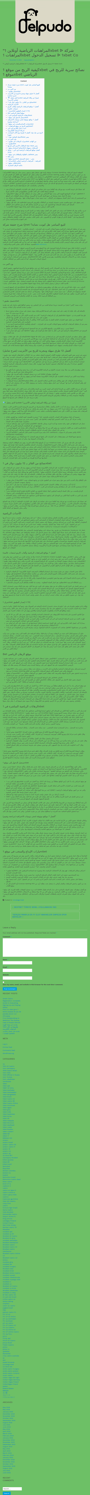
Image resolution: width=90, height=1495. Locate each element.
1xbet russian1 (8, 1131)
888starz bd (7, 1138)
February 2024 (8, 1436)
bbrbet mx (7, 1173)
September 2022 (9, 1466)
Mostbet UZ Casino (10, 1286)
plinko (5, 1347)
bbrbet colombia (9, 1171)
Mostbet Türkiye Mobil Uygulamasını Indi (35, 907)
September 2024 (9, 1420)
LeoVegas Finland (9, 1221)
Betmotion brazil (9, 1177)
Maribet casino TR (9, 1227)
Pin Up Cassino (8, 1327)
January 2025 (8, 1412)
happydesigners (29, 60)
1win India (6, 1073)
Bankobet (6, 1166)
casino (5, 1188)
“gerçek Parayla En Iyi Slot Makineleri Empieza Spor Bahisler (39, 916)
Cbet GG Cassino (9, 1201)
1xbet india (7, 1112)
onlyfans (6, 1303)
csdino (5, 1205)
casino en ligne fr (9, 1190)
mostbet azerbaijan (10, 1240)
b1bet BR (6, 1162)
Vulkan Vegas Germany (11, 1380)
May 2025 (6, 1409)
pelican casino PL (9, 1312)
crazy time (7, 1203)
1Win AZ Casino (8, 1066)
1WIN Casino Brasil (10, 1070)
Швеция (5, 1390)
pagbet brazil (8, 1308)
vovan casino (8, 1375)
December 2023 (9, 1440)
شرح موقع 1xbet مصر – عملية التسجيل (21, 159)
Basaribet (6, 1168)
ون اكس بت (12, 89)
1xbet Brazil (7, 1097)
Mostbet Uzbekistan (10, 1290)
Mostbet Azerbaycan (10, 1242)
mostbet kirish (8, 1271)
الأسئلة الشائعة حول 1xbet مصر (18, 137)
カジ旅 (5, 1393)
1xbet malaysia (8, 1120)
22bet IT (6, 1136)
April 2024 (7, 1431)
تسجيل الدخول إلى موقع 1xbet (18, 117)
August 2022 (7, 1468)
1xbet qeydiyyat (8, 1125)
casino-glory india (9, 1195)
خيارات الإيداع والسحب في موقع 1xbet (20, 124)
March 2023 (7, 1453)
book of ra (7, 1184)
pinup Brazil (7, 1343)
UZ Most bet (7, 1367)
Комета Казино (8, 1388)
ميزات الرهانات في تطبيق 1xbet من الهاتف (22, 141)
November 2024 (9, 1416)
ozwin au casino (9, 1306)
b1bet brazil (7, 1164)
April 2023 (6, 1451)
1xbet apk (6, 1086)
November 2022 (9, 1462)
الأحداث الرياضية (13, 104)
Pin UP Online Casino (11, 1332)
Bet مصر (11, 157)
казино (5, 1386)
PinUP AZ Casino (9, 1340)
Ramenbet (6, 1353)
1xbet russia (7, 1127)
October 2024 (8, 1418)
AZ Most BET (7, 1155)
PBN (4, 1310)
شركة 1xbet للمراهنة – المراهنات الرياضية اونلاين (24, 161)
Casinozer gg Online (10, 1199)
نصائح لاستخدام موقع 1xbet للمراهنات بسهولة (23, 148)
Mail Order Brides (9, 1225)
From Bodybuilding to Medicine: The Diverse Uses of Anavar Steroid (11, 1020)
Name (5, 959)
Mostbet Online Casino (11, 1273)
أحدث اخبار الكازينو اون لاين (17, 128)
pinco (5, 1336)
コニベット (6, 1395)
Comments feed (9, 1050)
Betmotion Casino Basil (12, 1179)
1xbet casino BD (9, 1101)
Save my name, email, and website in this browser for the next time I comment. (33, 984)
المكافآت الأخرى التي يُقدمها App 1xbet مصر (23, 146)
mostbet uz (7, 1284)
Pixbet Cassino (8, 1345)
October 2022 (8, 1464)
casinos (5, 1197)
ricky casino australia (11, 1356)
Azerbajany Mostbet (10, 1158)
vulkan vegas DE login (11, 1377)
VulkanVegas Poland (10, 1384)
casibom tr (7, 1186)
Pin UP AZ (6, 1314)
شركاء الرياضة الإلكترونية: (16, 130)
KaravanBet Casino (10, 1214)
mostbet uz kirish (9, 1288)
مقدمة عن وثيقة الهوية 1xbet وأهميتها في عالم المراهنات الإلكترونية (10, 1027)
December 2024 (9, 1414)
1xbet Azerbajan (9, 1090)
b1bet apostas (8, 1160)
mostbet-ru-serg (9, 1292)
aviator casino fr (9, 1147)
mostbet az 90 (8, 1234)
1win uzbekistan (9, 1079)
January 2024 (8, 1438)
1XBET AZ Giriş (8, 1088)
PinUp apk (7, 1338)
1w (4, 1064)
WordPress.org (8, 1053)
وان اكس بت (12, 139)
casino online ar (9, 1192)
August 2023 (7, 1446)
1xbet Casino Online (10, 1103)
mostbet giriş (8, 1262)
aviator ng (6, 1153)
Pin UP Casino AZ (9, 1325)
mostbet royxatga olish (11, 1279)
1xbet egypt (7, 1107)
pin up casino (8, 1323)
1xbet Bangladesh (9, 1094)
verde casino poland (10, 1371)
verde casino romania (11, 1373)
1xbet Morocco (8, 1123)
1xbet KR (6, 1118)
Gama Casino (8, 1210)
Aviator (5, 1140)
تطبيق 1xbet (12, 143)
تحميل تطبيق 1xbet (14, 91)
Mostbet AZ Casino (10, 1236)
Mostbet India (8, 1269)
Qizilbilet (6, 1351)
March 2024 (7, 1433)
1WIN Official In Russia (11, 1075)
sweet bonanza (8, 1362)
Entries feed (7, 1047)
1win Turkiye (7, 1077)
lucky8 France (8, 1223)
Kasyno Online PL (9, 1216)
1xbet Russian (8, 1129)
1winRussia (7, 1081)
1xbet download (9, 1105)
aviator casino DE (9, 1144)
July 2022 (6, 1470)
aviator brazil (8, 1142)
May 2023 (6, 1449)
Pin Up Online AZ (9, 1330)
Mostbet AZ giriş (9, 1238)
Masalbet (6, 1229)
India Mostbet (8, 1212)
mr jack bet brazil (9, 1297)
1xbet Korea (7, 1116)
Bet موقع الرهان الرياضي (16, 113)
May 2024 (6, 1429)
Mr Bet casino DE (9, 1295)
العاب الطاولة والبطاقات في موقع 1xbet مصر (23, 154)
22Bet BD (6, 1134)
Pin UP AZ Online (9, 1316)
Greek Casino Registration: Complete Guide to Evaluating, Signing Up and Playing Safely (11, 1003)
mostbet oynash (9, 1275)
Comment (7, 937)
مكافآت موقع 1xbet (14, 163)
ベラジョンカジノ (9, 1397)
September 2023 (9, 1444)
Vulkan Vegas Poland (11, 1382)
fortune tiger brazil (10, 1208)
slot (4, 1360)
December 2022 (9, 1459)
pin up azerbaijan (9, 1319)
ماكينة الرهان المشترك (15, 165)
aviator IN (6, 1149)
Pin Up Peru (7, 1334)
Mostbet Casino (9, 1245)
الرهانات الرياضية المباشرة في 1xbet (20, 115)
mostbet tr (7, 1282)
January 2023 (8, 1457)
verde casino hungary (11, 1369)
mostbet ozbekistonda (11, 1277)
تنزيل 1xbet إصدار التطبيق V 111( (19, 111)
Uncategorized (18, 900)
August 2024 (7, 1422)
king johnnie (7, 1218)
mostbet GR (7, 1264)
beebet (5, 1175)
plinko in (6, 1349)
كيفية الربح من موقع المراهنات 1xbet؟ (20, 126)
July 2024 (6, 1425)
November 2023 (9, 1442)
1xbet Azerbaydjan (9, 1092)
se (3, 1358)
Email (5, 967)
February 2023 (8, 1455)
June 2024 (7, 1427)
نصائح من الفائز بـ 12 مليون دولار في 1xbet (22, 102)
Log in (5, 1044)
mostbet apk (7, 1232)
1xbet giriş (6, 1110)
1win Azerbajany (9, 1068)
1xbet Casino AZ (9, 1099)
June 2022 (7, 1473)
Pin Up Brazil (8, 1321)
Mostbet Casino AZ (10, 1247)
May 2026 (6, 1407)
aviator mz (7, 1151)
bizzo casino (7, 1181)
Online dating (8, 1301)
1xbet (5, 1083)
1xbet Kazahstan (9, 1114)
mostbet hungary (9, 1266)
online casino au (9, 1299)
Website (6, 975)
